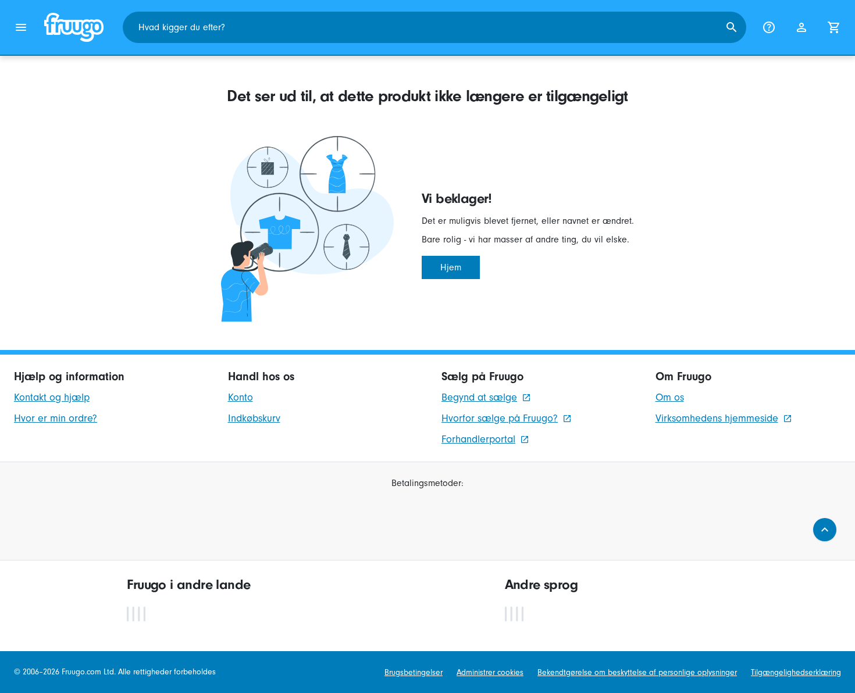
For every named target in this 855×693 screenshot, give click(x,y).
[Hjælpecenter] (769, 27)
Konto (240, 397)
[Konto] (801, 27)
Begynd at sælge (479, 397)
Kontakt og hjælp (52, 397)
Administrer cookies (490, 672)
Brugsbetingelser (413, 672)
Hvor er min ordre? (55, 418)
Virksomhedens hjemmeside (717, 418)
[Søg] (731, 27)
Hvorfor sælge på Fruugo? (499, 418)
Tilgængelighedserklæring (796, 672)
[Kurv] (834, 27)
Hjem (450, 267)
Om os (670, 397)
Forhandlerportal (478, 439)
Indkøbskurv (254, 418)
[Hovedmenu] (21, 27)
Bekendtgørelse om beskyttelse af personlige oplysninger (637, 672)
